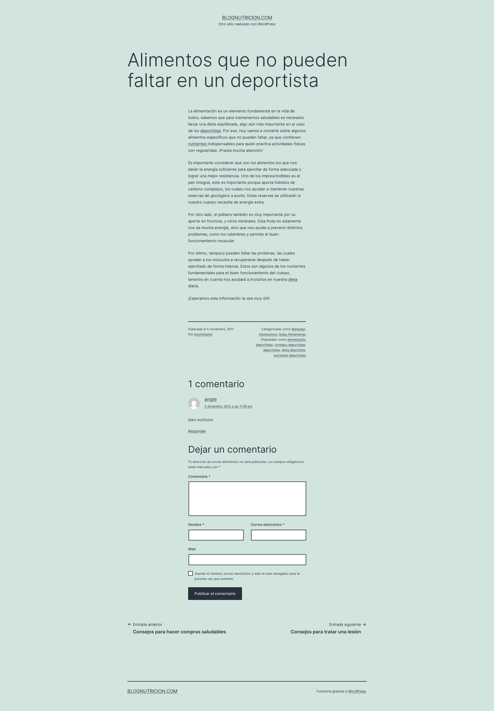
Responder (197, 431)
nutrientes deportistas (290, 355)
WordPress (357, 691)
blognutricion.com (247, 17)
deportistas (210, 130)
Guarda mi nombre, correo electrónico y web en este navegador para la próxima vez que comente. (247, 576)
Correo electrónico (268, 525)
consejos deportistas (289, 345)
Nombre (196, 525)
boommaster (203, 334)
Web (192, 549)
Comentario (199, 476)
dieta (292, 279)
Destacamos (268, 334)
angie (211, 399)
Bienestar (298, 329)
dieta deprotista (293, 350)
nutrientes (198, 144)
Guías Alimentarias (292, 334)
